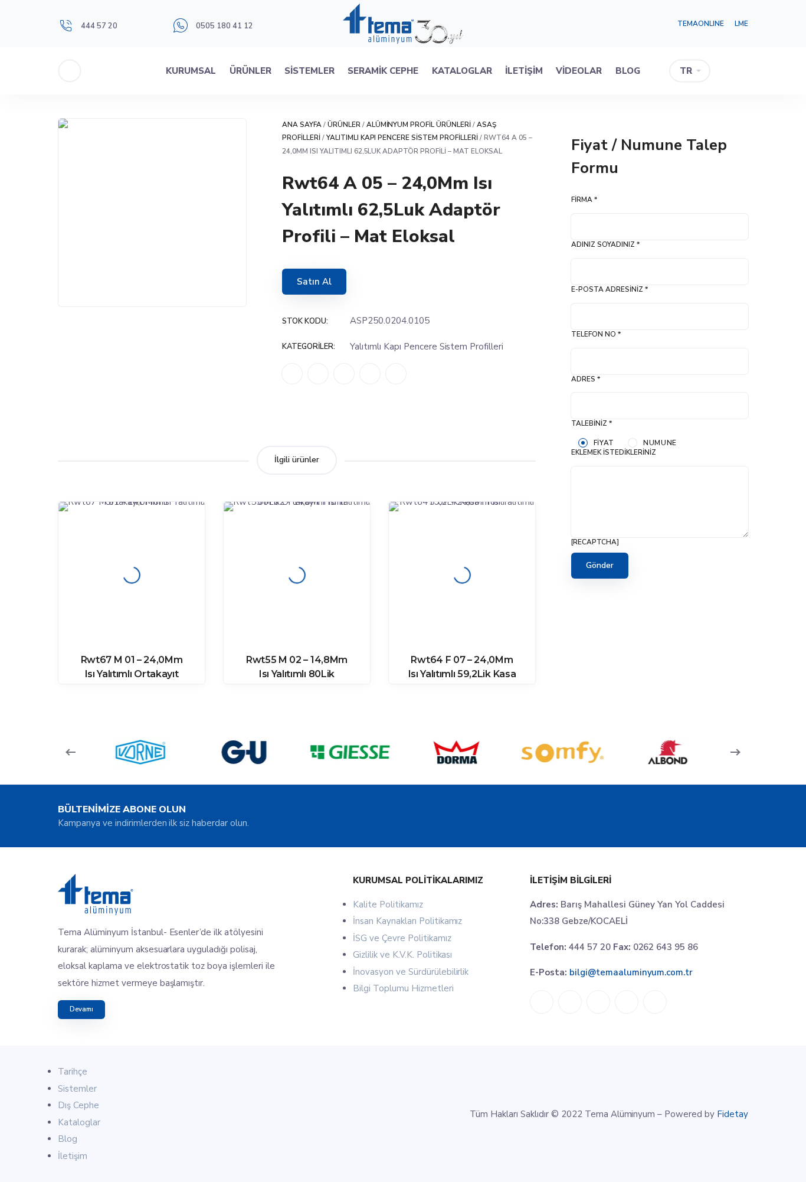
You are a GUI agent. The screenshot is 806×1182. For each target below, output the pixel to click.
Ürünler (250, 71)
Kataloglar (462, 71)
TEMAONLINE (700, 23)
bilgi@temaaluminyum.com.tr (631, 972)
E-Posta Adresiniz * (609, 289)
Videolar (579, 71)
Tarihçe (72, 1071)
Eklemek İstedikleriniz (613, 452)
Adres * (585, 379)
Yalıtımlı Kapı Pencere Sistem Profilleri (402, 137)
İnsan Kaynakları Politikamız (407, 921)
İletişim (524, 71)
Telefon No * (596, 334)
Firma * (584, 199)
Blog (627, 71)
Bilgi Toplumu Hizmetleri (403, 988)
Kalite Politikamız (388, 904)
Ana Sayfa (302, 124)
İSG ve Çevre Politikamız (402, 938)
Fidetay (732, 1114)
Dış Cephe (78, 1105)
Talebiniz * (591, 423)
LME (741, 23)
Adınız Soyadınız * (605, 244)
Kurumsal (191, 71)
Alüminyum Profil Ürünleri (418, 124)
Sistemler (309, 71)
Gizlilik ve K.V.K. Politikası (402, 955)
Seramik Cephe (383, 71)
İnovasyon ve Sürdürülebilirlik (410, 972)
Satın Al (314, 282)
